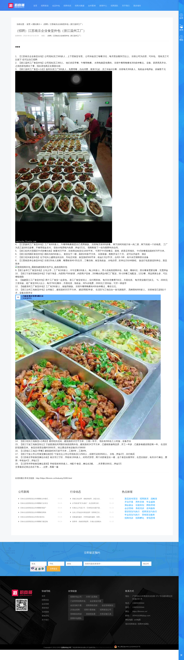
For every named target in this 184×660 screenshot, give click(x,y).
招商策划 (44, 6)
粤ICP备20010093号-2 (104, 647)
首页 (35, 6)
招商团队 (114, 6)
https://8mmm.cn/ (139, 611)
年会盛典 (150, 502)
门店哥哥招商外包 (77, 601)
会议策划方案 (95, 601)
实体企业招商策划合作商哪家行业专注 (34, 503)
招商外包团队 (76, 618)
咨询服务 (150, 508)
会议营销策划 (107, 605)
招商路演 (144, 498)
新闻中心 (103, 6)
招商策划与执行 (149, 511)
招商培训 (67, 6)
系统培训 (140, 508)
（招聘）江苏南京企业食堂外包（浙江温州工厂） (64, 36)
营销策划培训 (76, 614)
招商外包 (138, 628)
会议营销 (129, 508)
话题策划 (140, 505)
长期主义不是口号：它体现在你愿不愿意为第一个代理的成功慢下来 (86, 508)
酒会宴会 (129, 505)
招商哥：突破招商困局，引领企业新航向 (86, 521)
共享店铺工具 (105, 614)
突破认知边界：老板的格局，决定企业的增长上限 (86, 499)
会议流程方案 (76, 605)
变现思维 (150, 518)
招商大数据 (79, 6)
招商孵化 (140, 518)
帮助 (181, 40)
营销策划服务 (148, 515)
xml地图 (137, 620)
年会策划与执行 (132, 515)
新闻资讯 (45, 616)
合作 (181, 18)
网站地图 (129, 620)
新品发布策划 (131, 498)
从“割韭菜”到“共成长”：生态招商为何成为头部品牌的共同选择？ (86, 503)
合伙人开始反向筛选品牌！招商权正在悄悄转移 (86, 512)
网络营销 (150, 505)
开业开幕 (129, 502)
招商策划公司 (105, 610)
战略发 (154, 498)
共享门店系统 (91, 597)
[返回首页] (19, 5)
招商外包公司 (76, 597)
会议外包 (56, 6)
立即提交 (53, 569)
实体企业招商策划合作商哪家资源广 (33, 508)
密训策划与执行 (132, 511)
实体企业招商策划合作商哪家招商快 (33, 512)
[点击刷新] (37, 568)
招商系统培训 (91, 605)
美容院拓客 (91, 614)
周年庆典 (140, 502)
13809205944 (138, 603)
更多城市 (137, 6)
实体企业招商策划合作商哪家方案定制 (34, 521)
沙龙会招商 (75, 610)
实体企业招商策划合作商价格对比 (32, 517)
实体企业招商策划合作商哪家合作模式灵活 (35, 499)
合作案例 (92, 6)
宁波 (28, 273)
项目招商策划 (131, 624)
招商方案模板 (90, 610)
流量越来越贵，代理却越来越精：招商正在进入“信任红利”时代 (86, 517)
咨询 (181, 30)
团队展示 (36, 24)
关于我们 (126, 6)
